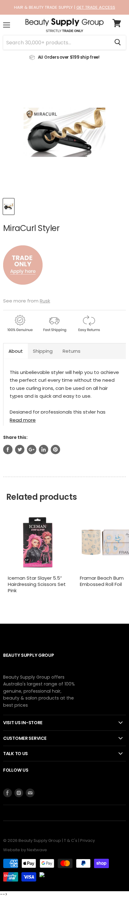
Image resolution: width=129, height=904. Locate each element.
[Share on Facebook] (8, 449)
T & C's (70, 840)
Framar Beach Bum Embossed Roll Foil (102, 581)
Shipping (43, 351)
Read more (23, 420)
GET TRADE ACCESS (95, 7)
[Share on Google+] (31, 449)
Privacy (87, 840)
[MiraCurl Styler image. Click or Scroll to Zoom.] (64, 132)
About (15, 351)
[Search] (117, 42)
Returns (71, 351)
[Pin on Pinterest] (55, 449)
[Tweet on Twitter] (19, 449)
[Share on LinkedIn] (43, 449)
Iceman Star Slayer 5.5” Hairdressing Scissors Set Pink (37, 584)
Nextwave (37, 850)
